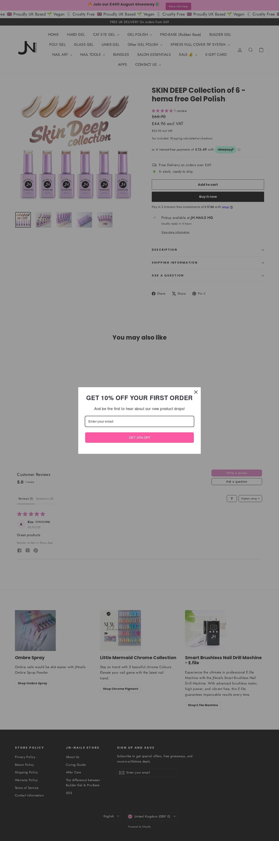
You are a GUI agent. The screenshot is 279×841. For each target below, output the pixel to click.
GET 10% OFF (139, 437)
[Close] (196, 392)
